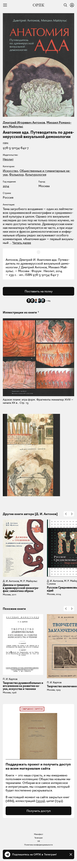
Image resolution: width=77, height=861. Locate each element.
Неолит (8, 159)
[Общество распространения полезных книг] (38, 5)
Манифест (38, 834)
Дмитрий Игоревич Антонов (24, 122)
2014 (6, 186)
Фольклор (16, 174)
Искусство (10, 171)
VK (38, 841)
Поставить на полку (39, 291)
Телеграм (38, 838)
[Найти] (64, 5)
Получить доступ (39, 811)
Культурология (35, 174)
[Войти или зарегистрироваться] (72, 5)
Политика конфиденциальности (38, 845)
